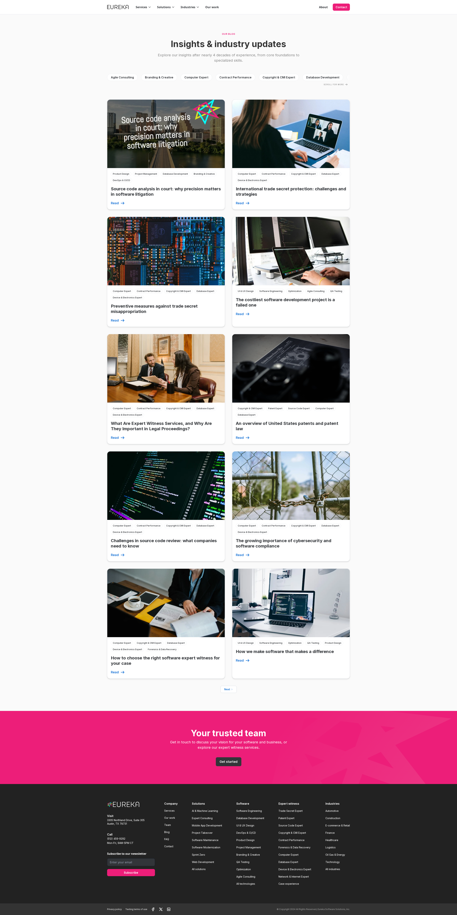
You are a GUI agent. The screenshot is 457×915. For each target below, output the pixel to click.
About (323, 7)
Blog (167, 832)
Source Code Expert (290, 825)
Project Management (248, 847)
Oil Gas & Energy (335, 854)
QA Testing (242, 861)
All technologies (245, 883)
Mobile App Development (207, 825)
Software (242, 803)
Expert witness (288, 803)
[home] (118, 7)
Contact (341, 7)
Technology (332, 861)
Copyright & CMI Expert (292, 832)
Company (171, 803)
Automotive (332, 810)
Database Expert (288, 861)
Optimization (243, 869)
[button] (143, 7)
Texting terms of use (136, 909)
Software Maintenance (205, 840)
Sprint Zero (198, 854)
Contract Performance (291, 840)
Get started (229, 762)
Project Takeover (202, 832)
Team (167, 824)
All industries (332, 869)
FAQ (166, 839)
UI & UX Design (245, 825)
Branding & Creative (248, 854)
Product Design (245, 840)
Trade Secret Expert (290, 810)
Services (169, 810)
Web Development (203, 861)
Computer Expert (288, 854)
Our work (212, 7)
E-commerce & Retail (337, 825)
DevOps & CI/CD (246, 832)
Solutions (198, 803)
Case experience (288, 883)
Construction (332, 818)
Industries (332, 803)
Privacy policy (114, 909)
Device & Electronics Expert (294, 869)
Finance (330, 832)
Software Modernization (206, 847)
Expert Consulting (202, 818)
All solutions (199, 869)
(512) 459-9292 (116, 838)
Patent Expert (286, 818)
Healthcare (331, 840)
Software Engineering (249, 810)
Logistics (330, 847)
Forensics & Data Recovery (294, 847)
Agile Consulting (245, 876)
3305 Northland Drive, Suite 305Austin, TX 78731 (126, 822)
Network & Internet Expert (293, 876)
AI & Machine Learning (205, 810)
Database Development (250, 818)
